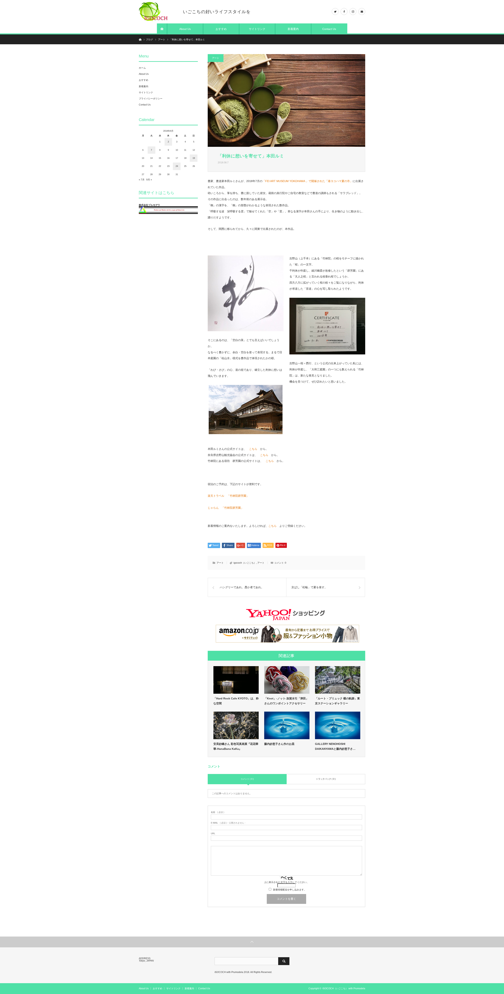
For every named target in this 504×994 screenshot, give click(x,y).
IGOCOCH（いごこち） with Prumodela (343, 988)
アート (215, 58)
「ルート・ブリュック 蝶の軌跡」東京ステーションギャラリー (337, 701)
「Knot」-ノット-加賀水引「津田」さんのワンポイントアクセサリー (286, 701)
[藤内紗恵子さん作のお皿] (286, 725)
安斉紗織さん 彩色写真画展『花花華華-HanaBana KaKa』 (235, 746)
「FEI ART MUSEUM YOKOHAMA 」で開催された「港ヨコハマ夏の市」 (307, 181)
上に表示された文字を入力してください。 (286, 882)
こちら (253, 448)
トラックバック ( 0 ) (326, 779)
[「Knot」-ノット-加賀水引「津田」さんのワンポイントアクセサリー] (286, 680)
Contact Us (329, 29)
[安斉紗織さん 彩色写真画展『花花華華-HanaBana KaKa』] (236, 725)
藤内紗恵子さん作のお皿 (279, 743)
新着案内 (293, 29)
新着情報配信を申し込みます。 (289, 889)
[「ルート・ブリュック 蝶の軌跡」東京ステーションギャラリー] (337, 680)
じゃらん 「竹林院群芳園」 (226, 507)
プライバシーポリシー (150, 98)
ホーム (142, 68)
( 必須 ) (217, 812)
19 (194, 158)
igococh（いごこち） (244, 562)
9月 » (149, 179)
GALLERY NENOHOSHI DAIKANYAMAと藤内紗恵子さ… (335, 746)
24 (177, 166)
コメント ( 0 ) (247, 779)
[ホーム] (162, 28)
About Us (185, 29)
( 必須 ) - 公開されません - (228, 823)
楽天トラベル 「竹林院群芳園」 (228, 495)
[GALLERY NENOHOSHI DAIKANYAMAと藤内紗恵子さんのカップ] (337, 725)
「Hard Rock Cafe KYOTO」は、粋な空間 (236, 701)
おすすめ (221, 29)
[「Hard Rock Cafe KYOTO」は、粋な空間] (236, 680)
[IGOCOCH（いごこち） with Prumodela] (158, 12)
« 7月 (142, 179)
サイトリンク (257, 29)
